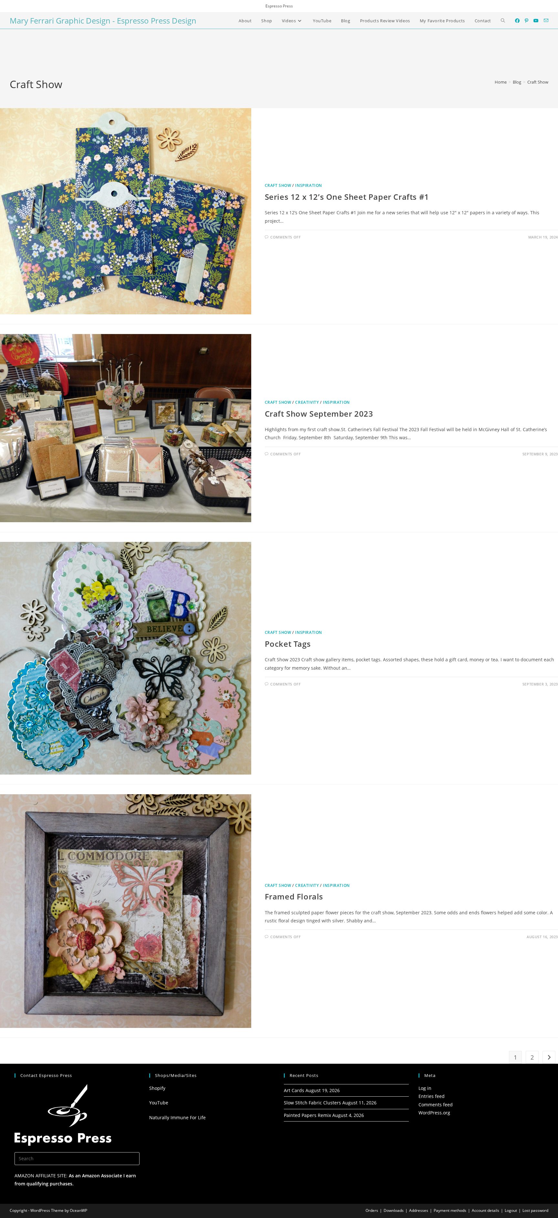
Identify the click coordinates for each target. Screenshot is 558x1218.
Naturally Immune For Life (177, 1117)
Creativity (307, 402)
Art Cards (294, 1090)
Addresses (418, 1210)
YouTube (158, 1103)
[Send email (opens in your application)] (546, 20)
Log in (424, 1088)
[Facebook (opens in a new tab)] (517, 20)
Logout (511, 1210)
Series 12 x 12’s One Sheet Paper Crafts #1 (347, 196)
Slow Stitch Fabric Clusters (312, 1103)
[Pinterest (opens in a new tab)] (526, 20)
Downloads (394, 1210)
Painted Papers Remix (307, 1115)
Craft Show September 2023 (319, 413)
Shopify (157, 1088)
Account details (485, 1210)
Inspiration (308, 185)
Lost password (535, 1210)
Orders (372, 1210)
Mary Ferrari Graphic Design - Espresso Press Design (103, 20)
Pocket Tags (288, 643)
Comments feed (435, 1104)
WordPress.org (434, 1113)
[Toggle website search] (503, 21)
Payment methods (450, 1210)
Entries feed (431, 1096)
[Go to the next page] (548, 1057)
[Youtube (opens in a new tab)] (536, 20)
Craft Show (537, 82)
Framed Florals (294, 896)
